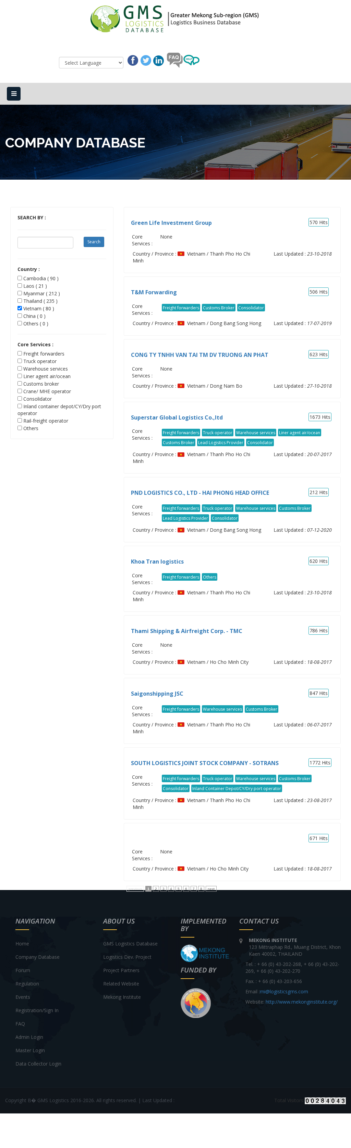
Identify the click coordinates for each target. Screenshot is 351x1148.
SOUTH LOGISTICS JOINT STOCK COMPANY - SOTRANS (205, 763)
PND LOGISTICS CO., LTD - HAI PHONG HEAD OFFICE (200, 492)
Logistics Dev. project (127, 957)
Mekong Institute (122, 997)
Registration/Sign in (37, 1010)
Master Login (30, 1050)
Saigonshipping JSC (157, 693)
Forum (22, 970)
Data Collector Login (38, 1063)
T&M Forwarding (154, 292)
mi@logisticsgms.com (284, 991)
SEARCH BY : (31, 217)
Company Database (37, 957)
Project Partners (121, 970)
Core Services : (35, 344)
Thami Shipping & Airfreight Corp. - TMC (186, 631)
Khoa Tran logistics (157, 561)
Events (22, 997)
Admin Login (29, 1037)
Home (22, 943)
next (211, 889)
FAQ (20, 1023)
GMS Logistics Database (130, 943)
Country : (28, 269)
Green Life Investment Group (171, 223)
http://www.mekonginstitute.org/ (302, 1001)
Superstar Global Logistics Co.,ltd (177, 417)
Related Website (121, 983)
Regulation (27, 983)
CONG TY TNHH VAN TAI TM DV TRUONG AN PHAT (199, 355)
